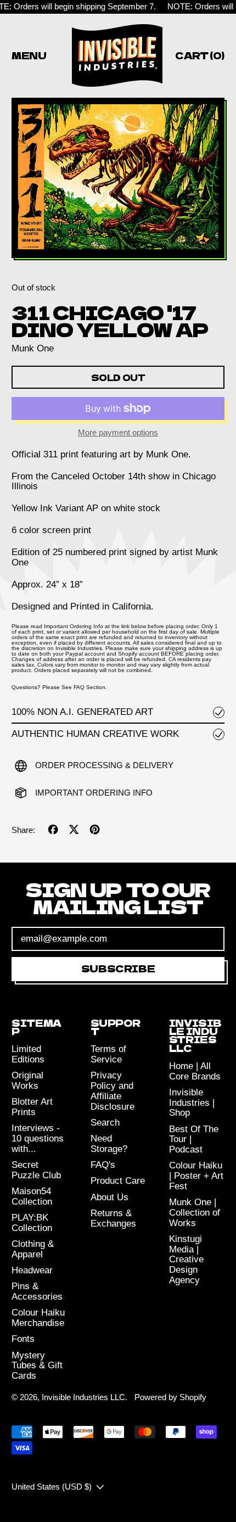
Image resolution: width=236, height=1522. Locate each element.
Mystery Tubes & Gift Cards (37, 1365)
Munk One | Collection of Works (194, 1212)
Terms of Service (108, 1054)
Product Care (118, 1181)
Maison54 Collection (32, 1196)
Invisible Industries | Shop (192, 1102)
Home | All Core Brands (195, 1071)
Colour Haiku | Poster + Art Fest (196, 1175)
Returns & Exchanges (113, 1218)
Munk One (33, 348)
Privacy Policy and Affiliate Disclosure (112, 1090)
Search (105, 1122)
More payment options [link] (118, 432)
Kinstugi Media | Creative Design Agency (186, 1259)
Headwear (32, 1270)
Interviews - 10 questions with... (38, 1138)
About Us (109, 1197)
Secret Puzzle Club (36, 1170)
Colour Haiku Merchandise (38, 1317)
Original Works (27, 1080)
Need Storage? (109, 1143)
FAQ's (103, 1165)
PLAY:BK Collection (32, 1222)
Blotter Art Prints (32, 1106)
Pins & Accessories (37, 1291)
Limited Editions (28, 1054)
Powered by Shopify (170, 1397)
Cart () (199, 57)
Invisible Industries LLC (83, 1397)
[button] (118, 179)
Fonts (23, 1339)
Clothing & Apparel (33, 1249)
